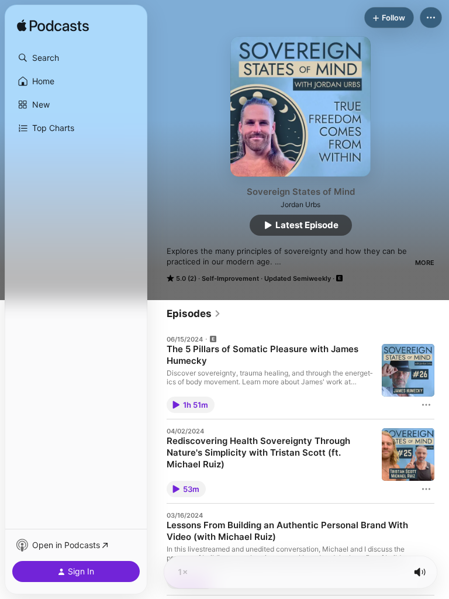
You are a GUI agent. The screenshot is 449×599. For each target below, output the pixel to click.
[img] (53, 26)
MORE (424, 263)
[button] (76, 58)
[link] (194, 313)
